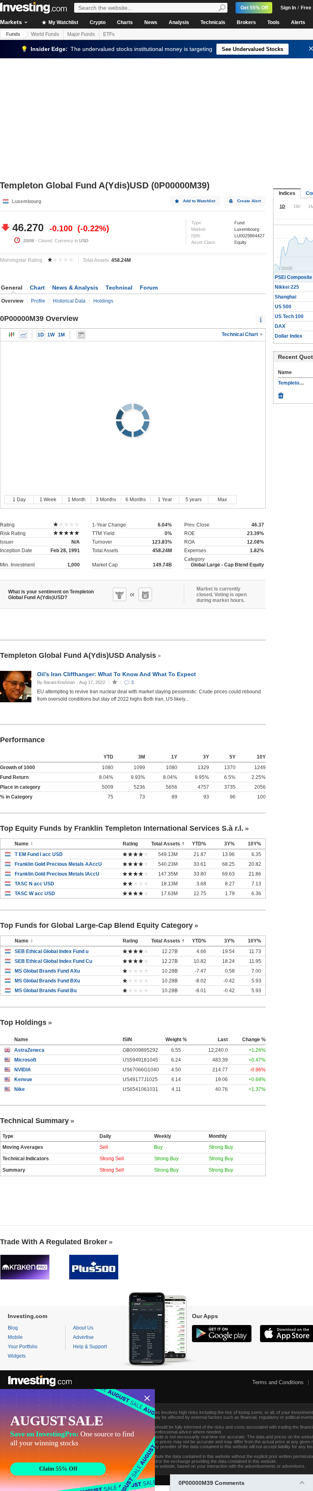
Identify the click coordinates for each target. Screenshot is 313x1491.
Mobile (15, 1337)
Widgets (17, 1356)
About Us (83, 1328)
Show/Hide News (81, 334)
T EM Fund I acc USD (39, 854)
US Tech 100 (289, 316)
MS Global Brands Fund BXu (47, 981)
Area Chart (23, 334)
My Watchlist (62, 22)
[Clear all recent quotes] (281, 393)
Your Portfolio (22, 1346)
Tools (273, 22)
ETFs (109, 34)
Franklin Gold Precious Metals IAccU (57, 874)
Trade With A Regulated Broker (53, 1242)
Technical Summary (34, 1121)
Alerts (298, 22)
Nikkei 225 (287, 287)
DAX (280, 326)
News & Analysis (75, 287)
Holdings (103, 301)
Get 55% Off (254, 8)
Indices (287, 193)
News (150, 22)
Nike (19, 1089)
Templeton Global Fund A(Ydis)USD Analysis (78, 655)
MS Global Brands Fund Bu (46, 990)
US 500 (283, 307)
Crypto (98, 22)
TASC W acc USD (35, 893)
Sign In (288, 8)
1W (51, 335)
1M (61, 335)
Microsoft (25, 1060)
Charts (125, 22)
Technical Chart (240, 334)
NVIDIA (22, 1070)
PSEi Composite (293, 277)
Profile (38, 301)
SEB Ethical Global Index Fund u (51, 951)
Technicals (213, 22)
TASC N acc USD (34, 884)
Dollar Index (288, 336)
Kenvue (23, 1079)
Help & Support (90, 1346)
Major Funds (81, 34)
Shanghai (285, 297)
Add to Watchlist (199, 201)
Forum (149, 287)
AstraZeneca (29, 1050)
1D (40, 335)
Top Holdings (23, 1022)
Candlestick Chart (11, 334)
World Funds (45, 34)
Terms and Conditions (278, 1382)
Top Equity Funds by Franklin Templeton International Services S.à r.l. (121, 828)
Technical (119, 287)
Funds (13, 34)
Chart (37, 287)
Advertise (83, 1337)
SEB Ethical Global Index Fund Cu (53, 961)
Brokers (246, 22)
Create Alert (249, 201)
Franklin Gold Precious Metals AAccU (58, 864)
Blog (13, 1328)
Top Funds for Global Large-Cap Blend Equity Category (96, 925)
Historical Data (69, 301)
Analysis (179, 22)
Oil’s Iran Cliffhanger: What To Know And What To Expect (117, 674)
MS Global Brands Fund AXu (47, 971)
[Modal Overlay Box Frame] (77, 1440)
